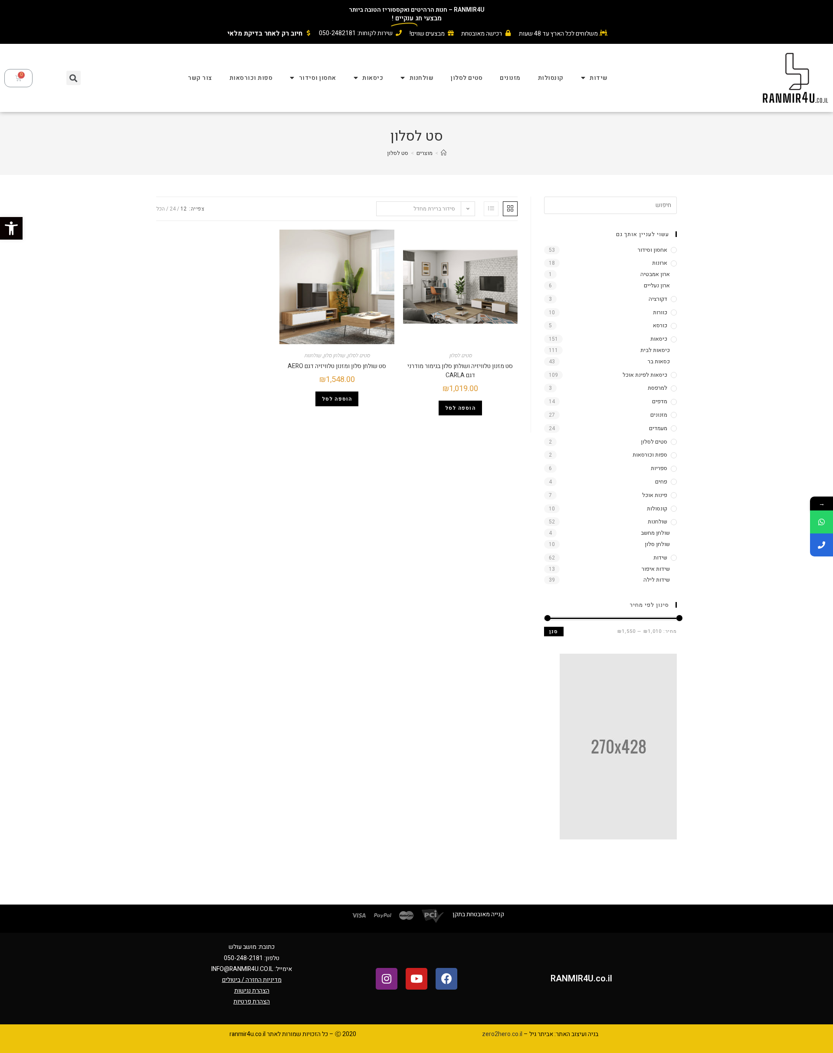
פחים (661, 481)
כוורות (660, 312)
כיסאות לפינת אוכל (645, 375)
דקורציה (658, 299)
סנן (553, 631)
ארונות (659, 263)
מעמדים (658, 428)
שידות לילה (656, 580)
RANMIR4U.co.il (581, 978)
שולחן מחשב (655, 533)
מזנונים (510, 77)
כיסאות (372, 77)
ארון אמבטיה (655, 274)
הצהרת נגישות (251, 990)
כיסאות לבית (655, 350)
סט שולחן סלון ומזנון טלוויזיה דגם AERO (337, 366)
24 (173, 209)
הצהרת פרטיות (251, 1001)
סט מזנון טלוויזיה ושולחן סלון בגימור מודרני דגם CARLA (460, 371)
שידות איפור (656, 569)
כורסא (660, 325)
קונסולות (551, 77)
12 (183, 209)
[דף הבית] (443, 153)
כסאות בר (659, 361)
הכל (160, 209)
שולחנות (422, 77)
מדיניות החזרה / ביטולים (252, 979)
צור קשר (200, 77)
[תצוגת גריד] (510, 208)
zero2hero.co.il (502, 1034)
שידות (599, 77)
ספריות (659, 468)
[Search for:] (610, 205)
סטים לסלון (466, 77)
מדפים (659, 401)
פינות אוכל (654, 495)
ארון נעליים (657, 285)
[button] (11, 228)
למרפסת (657, 388)
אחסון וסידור (317, 77)
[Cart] (18, 78)
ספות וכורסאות (251, 77)
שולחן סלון (334, 355)
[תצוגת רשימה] (491, 208)
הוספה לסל (460, 408)
